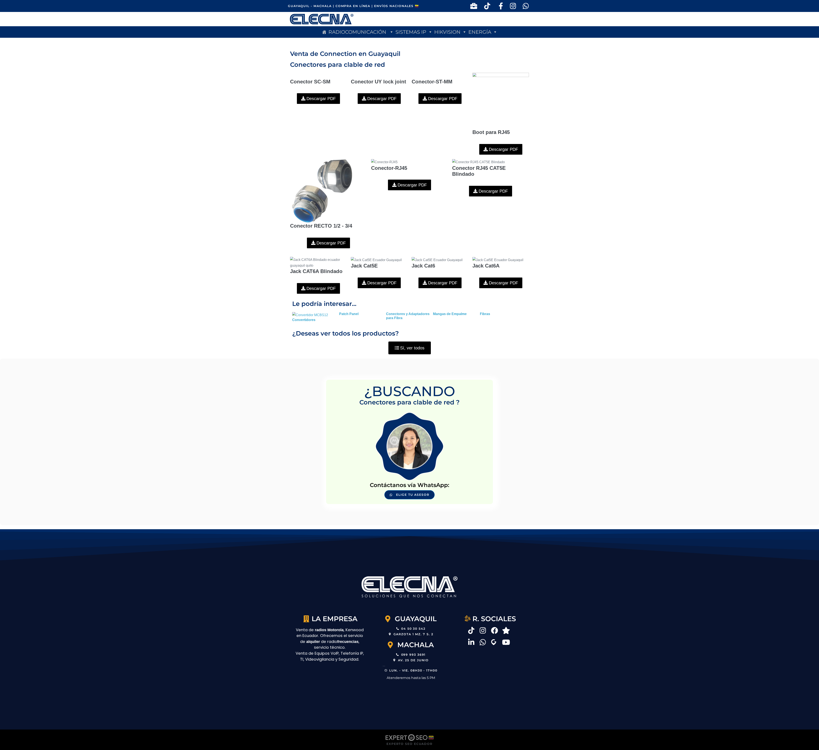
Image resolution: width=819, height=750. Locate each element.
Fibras (485, 314)
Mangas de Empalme (450, 314)
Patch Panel (349, 314)
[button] (361, 32)
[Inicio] (324, 32)
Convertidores (303, 320)
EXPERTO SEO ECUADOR (409, 744)
